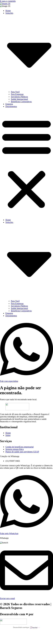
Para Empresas (17, 94)
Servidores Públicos (19, 97)
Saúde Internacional (19, 99)
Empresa (9, 104)
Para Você (15, 92)
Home (8, 10)
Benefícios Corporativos (21, 101)
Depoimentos (11, 106)
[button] (26, 163)
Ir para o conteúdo (8, 1)
